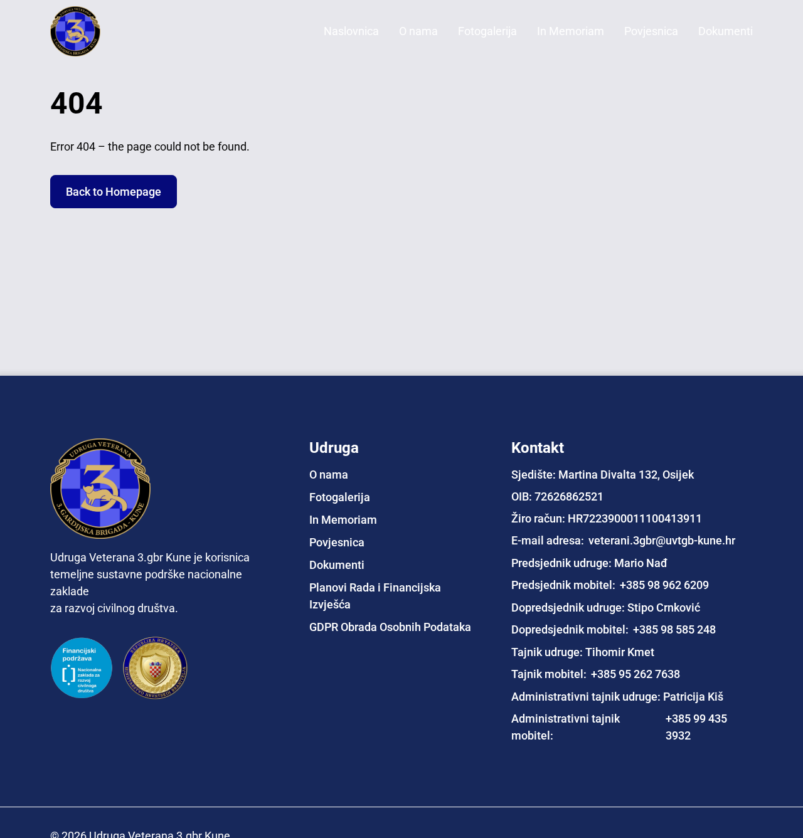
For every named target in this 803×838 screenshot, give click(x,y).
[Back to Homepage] (100, 31)
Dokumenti (725, 31)
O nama (418, 31)
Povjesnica (651, 31)
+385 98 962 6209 (664, 584)
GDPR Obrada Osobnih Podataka (390, 626)
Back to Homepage (113, 191)
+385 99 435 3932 (696, 726)
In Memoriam (570, 31)
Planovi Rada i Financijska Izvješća (375, 595)
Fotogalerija (487, 31)
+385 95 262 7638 (635, 673)
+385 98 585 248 (674, 628)
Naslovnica (351, 31)
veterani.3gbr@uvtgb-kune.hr (661, 539)
